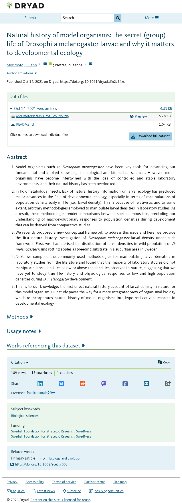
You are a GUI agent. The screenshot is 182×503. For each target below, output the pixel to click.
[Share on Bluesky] (61, 384)
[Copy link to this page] (168, 384)
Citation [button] (18, 363)
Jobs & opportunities (108, 491)
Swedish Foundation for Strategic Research (42, 431)
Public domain (37, 393)
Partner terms (94, 482)
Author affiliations (20, 73)
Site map (120, 482)
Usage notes (21, 331)
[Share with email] (146, 384)
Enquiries (18, 491)
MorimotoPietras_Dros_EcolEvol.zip (42, 116)
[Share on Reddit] (82, 384)
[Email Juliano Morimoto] (45, 64)
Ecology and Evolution (65, 458)
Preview (141, 116)
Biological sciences (25, 416)
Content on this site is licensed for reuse (60, 500)
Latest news (46, 491)
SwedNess (83, 431)
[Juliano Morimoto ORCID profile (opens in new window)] (50, 64)
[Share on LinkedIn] (40, 384)
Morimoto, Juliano (22, 65)
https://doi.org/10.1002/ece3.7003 (41, 464)
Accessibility (35, 482)
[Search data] (117, 18)
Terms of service (64, 482)
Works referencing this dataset (43, 346)
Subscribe (74, 491)
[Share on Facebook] (125, 384)
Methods (17, 317)
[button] (91, 109)
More (150, 18)
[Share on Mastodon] (103, 384)
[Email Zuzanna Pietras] (90, 64)
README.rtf (25, 124)
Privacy (12, 482)
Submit (30, 18)
